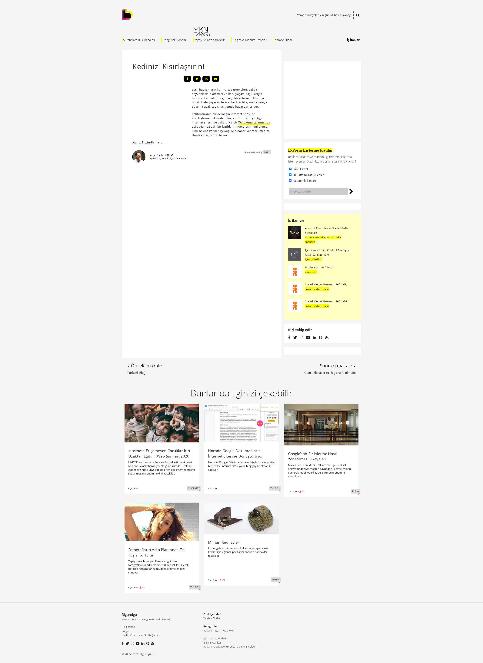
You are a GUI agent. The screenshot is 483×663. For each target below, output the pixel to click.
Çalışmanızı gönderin (215, 638)
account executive (315, 237)
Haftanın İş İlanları (304, 180)
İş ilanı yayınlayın (212, 642)
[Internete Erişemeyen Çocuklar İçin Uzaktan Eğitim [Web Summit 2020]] (162, 423)
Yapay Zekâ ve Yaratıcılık (209, 40)
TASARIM (276, 579)
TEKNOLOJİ (275, 488)
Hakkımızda (128, 627)
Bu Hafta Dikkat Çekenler (308, 175)
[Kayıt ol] (351, 190)
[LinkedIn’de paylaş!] (206, 79)
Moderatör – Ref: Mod (319, 267)
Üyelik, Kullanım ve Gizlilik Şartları (141, 635)
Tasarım (218, 630)
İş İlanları (354, 40)
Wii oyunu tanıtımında (254, 122)
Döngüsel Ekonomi (174, 40)
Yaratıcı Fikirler (211, 618)
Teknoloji (229, 630)
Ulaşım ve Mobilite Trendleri (249, 40)
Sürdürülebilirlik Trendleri (139, 40)
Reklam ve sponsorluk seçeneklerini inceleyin (229, 646)
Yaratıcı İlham (283, 40)
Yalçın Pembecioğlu (160, 155)
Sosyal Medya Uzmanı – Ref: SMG (326, 301)
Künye (125, 631)
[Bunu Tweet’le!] (197, 79)
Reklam (207, 630)
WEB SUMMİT (194, 488)
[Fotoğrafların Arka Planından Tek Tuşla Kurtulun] (162, 522)
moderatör (311, 272)
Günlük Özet (300, 169)
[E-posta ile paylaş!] (215, 79)
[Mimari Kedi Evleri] (241, 518)
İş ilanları (296, 220)
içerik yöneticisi (313, 259)
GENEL (267, 152)
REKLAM (355, 491)
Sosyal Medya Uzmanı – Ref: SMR (326, 284)
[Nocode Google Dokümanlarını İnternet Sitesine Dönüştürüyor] (241, 423)
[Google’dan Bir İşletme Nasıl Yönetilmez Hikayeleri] (321, 424)
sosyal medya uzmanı (317, 289)
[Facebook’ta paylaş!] (187, 79)
